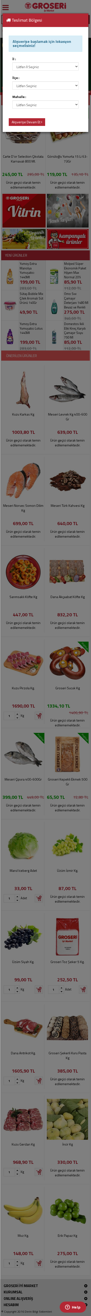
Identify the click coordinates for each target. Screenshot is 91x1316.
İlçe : (15, 78)
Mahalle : (19, 97)
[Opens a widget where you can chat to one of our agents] (72, 1308)
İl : (14, 59)
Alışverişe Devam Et (26, 121)
